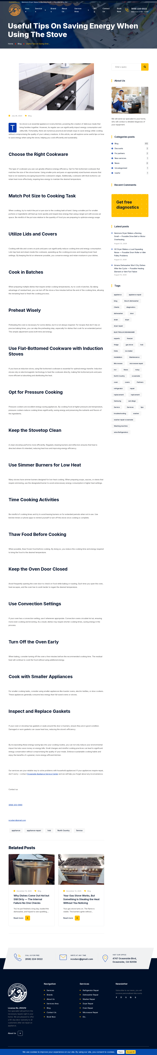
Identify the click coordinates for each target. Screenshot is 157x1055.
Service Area (77, 10)
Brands (53, 10)
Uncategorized (121, 168)
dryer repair (118, 326)
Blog (95, 10)
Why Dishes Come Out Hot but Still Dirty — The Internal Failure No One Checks (31, 899)
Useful (117, 173)
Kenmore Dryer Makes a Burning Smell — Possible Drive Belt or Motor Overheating (45, 2)
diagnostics (130, 307)
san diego (132, 401)
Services (38, 10)
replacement (119, 395)
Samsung (117, 401)
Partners (140, 382)
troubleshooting (120, 413)
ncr (115, 370)
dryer (127, 320)
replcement (135, 395)
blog (115, 301)
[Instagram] (121, 998)
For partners (120, 153)
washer (136, 413)
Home (27, 10)
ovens (127, 382)
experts (117, 338)
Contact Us (106, 10)
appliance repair (34, 830)
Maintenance (134, 357)
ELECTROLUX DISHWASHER (124, 332)
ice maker (129, 351)
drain (116, 320)
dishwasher (118, 313)
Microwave (118, 363)
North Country (64, 830)
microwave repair (136, 363)
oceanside (136, 376)
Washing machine (121, 426)
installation (118, 357)
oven (116, 382)
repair (132, 388)
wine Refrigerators (121, 432)
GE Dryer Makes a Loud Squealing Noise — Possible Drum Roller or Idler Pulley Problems (130, 252)
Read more (18, 918)
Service (79, 830)
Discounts (119, 148)
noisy (137, 370)
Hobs (116, 351)
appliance (16, 830)
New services (120, 158)
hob (49, 830)
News (117, 163)
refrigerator (118, 388)
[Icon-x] (126, 998)
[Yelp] (136, 998)
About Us (64, 10)
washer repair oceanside (123, 420)
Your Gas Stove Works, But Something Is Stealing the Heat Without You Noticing (81, 899)
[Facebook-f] (117, 998)
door (132, 313)
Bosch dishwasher (131, 301)
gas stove (129, 345)
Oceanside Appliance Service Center (42, 774)
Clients (116, 307)
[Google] (131, 998)
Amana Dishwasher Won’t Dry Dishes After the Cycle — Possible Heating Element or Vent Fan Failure (129, 268)
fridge (116, 345)
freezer (130, 338)
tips (142, 407)
